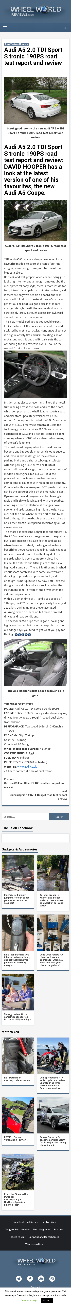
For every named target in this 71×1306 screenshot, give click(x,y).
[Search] (66, 28)
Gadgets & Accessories (17, 1229)
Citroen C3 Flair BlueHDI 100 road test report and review (34, 783)
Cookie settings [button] (29, 1300)
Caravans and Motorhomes (44, 1236)
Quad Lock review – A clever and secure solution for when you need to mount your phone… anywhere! (51, 960)
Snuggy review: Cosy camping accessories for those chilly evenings (17, 1017)
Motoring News (42, 1229)
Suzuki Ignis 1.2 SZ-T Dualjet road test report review (38, 795)
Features (59, 1229)
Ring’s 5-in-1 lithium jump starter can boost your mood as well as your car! (16, 899)
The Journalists (34, 1244)
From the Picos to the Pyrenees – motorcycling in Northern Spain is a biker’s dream (16, 1199)
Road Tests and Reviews (16, 44)
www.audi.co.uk (27, 766)
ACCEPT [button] (47, 1300)
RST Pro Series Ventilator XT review (15, 1138)
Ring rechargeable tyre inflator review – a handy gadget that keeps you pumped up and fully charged (17, 960)
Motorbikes (49, 1222)
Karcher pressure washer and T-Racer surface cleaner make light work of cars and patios (51, 900)
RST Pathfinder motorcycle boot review (17, 1079)
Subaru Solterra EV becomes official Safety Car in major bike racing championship (53, 1141)
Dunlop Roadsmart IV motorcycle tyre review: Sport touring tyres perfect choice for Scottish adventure (52, 1083)
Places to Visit (18, 1236)
